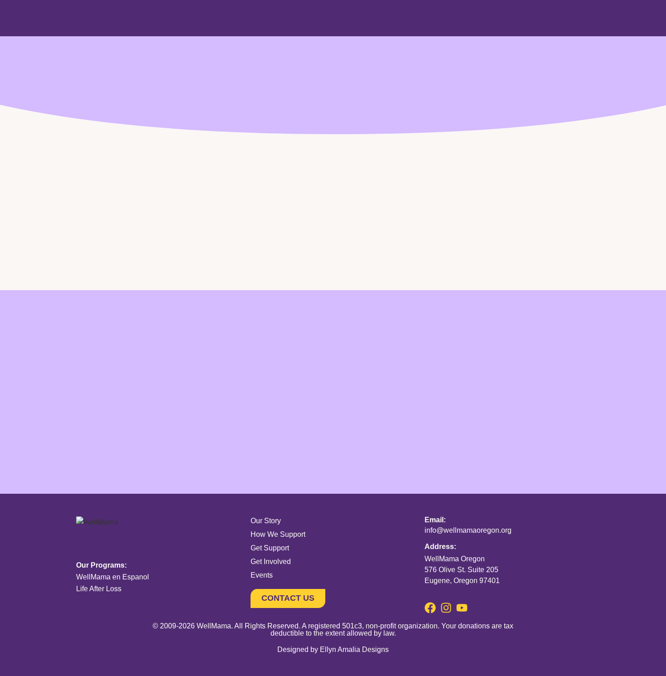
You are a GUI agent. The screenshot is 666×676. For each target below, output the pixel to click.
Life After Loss (98, 589)
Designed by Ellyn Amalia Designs (333, 649)
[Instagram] (446, 607)
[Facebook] (430, 607)
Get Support (270, 548)
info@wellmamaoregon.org (468, 530)
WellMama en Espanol (112, 577)
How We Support (278, 534)
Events (262, 575)
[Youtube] (462, 607)
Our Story (266, 521)
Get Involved (271, 561)
